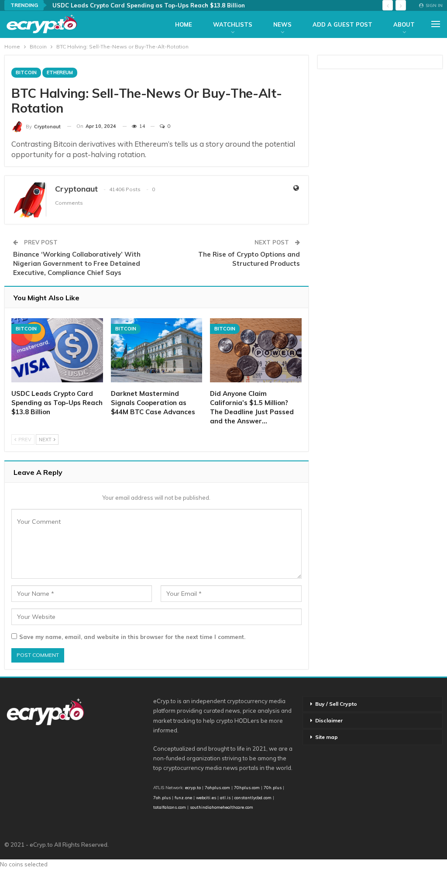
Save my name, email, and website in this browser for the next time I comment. (132, 636)
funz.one (182, 797)
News (282, 24)
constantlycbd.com (253, 797)
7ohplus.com (217, 787)
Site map (326, 737)
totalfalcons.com (169, 807)
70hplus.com (247, 787)
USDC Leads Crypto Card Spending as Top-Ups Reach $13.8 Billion (148, 5)
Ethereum (60, 72)
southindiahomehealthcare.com (221, 807)
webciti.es (206, 797)
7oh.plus (162, 797)
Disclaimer (329, 720)
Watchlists (232, 24)
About (404, 24)
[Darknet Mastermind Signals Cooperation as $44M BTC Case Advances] (157, 350)
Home (183, 24)
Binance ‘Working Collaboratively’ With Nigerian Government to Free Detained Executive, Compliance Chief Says (77, 263)
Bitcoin (26, 72)
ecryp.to (193, 787)
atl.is (225, 797)
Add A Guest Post (342, 24)
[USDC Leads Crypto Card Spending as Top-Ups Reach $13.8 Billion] (57, 350)
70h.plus (272, 787)
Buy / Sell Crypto (336, 704)
